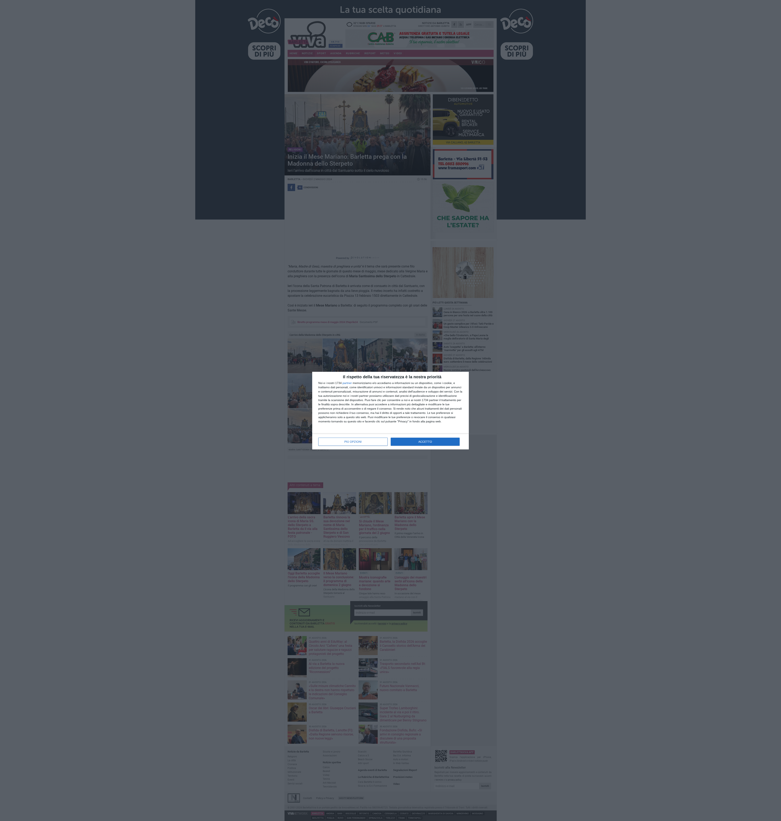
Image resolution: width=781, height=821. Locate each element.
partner (347, 383)
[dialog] (390, 410)
